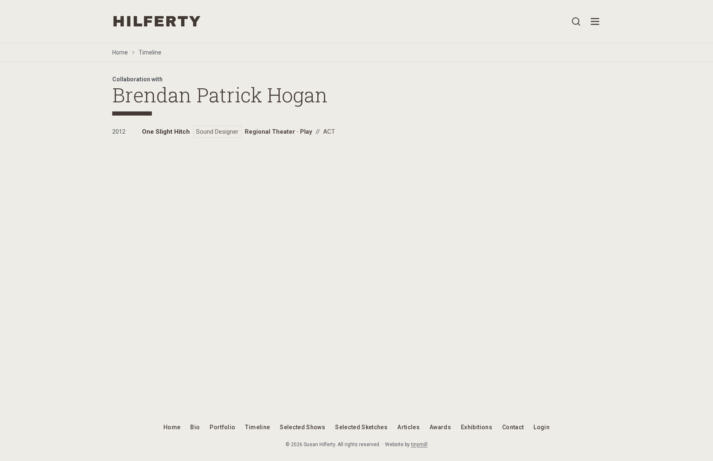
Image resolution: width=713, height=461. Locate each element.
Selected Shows (302, 427)
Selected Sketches (361, 427)
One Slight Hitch (166, 131)
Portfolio (222, 427)
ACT (329, 131)
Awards (440, 427)
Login (542, 427)
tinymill (419, 444)
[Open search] (576, 21)
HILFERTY (156, 21)
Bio (195, 427)
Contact (513, 427)
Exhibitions (476, 427)
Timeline (150, 52)
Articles (408, 427)
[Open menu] (595, 21)
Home (120, 52)
